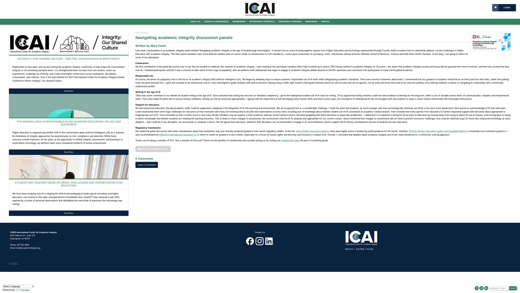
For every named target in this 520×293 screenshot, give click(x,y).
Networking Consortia (261, 22)
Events (370, 249)
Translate (25, 290)
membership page (290, 140)
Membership (239, 22)
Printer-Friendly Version (155, 149)
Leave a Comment (146, 165)
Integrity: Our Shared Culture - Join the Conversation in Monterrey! (68, 58)
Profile (325, 22)
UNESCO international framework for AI (179, 134)
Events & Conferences (216, 22)
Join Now (360, 249)
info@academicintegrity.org (28, 248)
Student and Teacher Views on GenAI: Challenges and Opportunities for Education (69, 184)
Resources (311, 22)
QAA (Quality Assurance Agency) (312, 131)
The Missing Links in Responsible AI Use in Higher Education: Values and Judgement (69, 123)
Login (507, 7)
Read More (69, 91)
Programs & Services (290, 22)
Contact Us (260, 232)
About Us (195, 22)
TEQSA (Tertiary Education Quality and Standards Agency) (438, 131)
